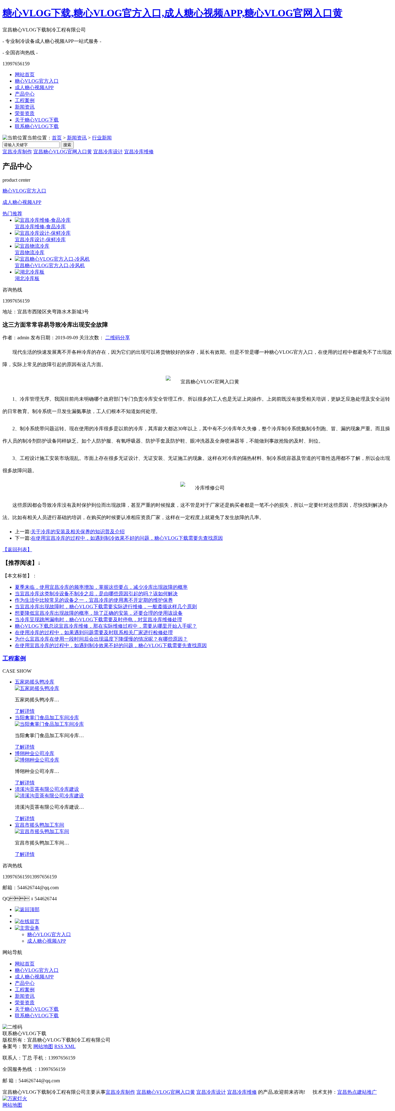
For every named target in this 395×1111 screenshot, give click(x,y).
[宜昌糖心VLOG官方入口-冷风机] (52, 259)
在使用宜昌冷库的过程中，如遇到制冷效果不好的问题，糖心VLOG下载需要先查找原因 (127, 538)
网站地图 (43, 1046)
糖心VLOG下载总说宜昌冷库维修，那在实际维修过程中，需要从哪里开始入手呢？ (106, 626)
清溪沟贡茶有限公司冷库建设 (47, 789)
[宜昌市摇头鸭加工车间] (42, 831)
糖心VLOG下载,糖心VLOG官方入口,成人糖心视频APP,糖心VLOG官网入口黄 (172, 13)
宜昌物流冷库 (29, 252)
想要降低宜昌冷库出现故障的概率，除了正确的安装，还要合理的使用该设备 (99, 613)
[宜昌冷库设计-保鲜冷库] (43, 233)
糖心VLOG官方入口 (37, 81)
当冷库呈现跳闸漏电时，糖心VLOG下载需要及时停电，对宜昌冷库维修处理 (98, 619)
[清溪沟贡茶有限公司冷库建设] (49, 795)
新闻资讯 (25, 106)
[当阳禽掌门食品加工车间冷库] (49, 724)
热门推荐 (12, 213)
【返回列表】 (17, 549)
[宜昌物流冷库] (32, 246)
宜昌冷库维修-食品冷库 (40, 226)
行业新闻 (102, 137)
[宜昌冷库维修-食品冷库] (43, 220)
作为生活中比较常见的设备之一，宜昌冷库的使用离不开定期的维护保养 (94, 600)
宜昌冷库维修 (139, 151)
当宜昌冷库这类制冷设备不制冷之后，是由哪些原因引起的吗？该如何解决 (96, 593)
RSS (59, 1046)
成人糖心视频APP (34, 87)
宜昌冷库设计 (108, 151)
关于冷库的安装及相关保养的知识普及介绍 (78, 531)
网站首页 (25, 74)
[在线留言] (27, 921)
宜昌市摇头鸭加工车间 (39, 825)
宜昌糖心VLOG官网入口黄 (62, 151)
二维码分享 (117, 337)
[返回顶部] (27, 909)
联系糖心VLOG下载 (37, 126)
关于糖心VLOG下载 (37, 119)
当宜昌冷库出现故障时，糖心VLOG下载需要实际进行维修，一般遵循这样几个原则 (106, 606)
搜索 (67, 144)
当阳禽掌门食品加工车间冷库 (47, 717)
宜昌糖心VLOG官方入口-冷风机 (50, 265)
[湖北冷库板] (29, 272)
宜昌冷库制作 (17, 151)
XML (70, 1046)
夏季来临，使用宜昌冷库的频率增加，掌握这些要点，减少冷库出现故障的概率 (101, 587)
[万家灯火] (14, 1098)
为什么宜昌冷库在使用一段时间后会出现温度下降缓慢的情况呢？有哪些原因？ (101, 639)
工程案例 (25, 100)
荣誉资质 (25, 113)
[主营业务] (27, 928)
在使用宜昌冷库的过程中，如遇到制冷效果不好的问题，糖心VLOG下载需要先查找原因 (111, 645)
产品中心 (25, 94)
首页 (57, 137)
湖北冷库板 (27, 278)
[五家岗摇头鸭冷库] (37, 688)
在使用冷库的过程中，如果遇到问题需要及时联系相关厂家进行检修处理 (94, 632)
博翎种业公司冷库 (34, 753)
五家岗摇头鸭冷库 (34, 681)
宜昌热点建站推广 (357, 1092)
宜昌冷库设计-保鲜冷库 (40, 239)
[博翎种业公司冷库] (37, 759)
